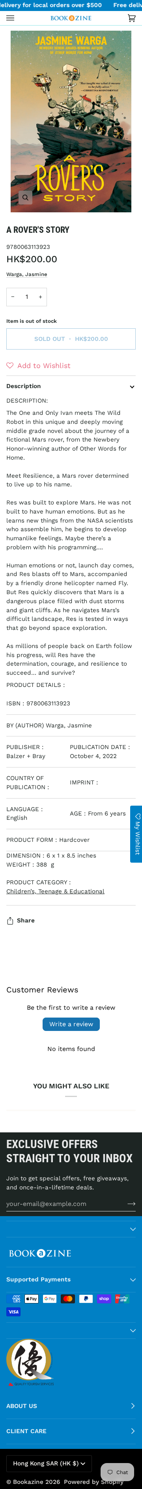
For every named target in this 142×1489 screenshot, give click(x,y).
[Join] (125, 1203)
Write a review (71, 1024)
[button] (38, 365)
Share (26, 920)
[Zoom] (71, 121)
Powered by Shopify (93, 1481)
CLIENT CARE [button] (26, 1431)
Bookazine (28, 1481)
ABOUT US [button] (21, 1406)
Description (23, 386)
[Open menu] (18, 18)
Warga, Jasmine (26, 274)
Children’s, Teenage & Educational (55, 891)
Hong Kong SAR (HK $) (46, 1463)
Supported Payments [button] (38, 1279)
